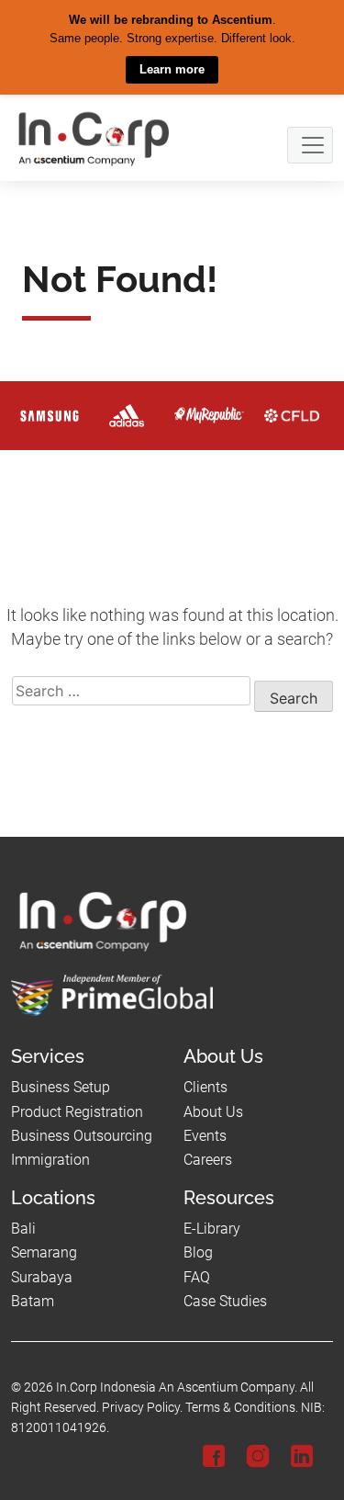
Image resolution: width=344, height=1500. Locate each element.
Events (205, 1136)
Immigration (50, 1159)
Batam (32, 1301)
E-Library (211, 1227)
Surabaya (41, 1276)
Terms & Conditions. (241, 1407)
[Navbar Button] (310, 144)
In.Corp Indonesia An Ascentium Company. (176, 1387)
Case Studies (225, 1301)
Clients (205, 1087)
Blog (198, 1252)
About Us (213, 1111)
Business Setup (60, 1087)
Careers (207, 1159)
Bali (23, 1227)
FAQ (196, 1276)
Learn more (172, 69)
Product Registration (77, 1111)
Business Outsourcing (81, 1136)
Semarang (44, 1252)
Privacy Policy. (142, 1407)
